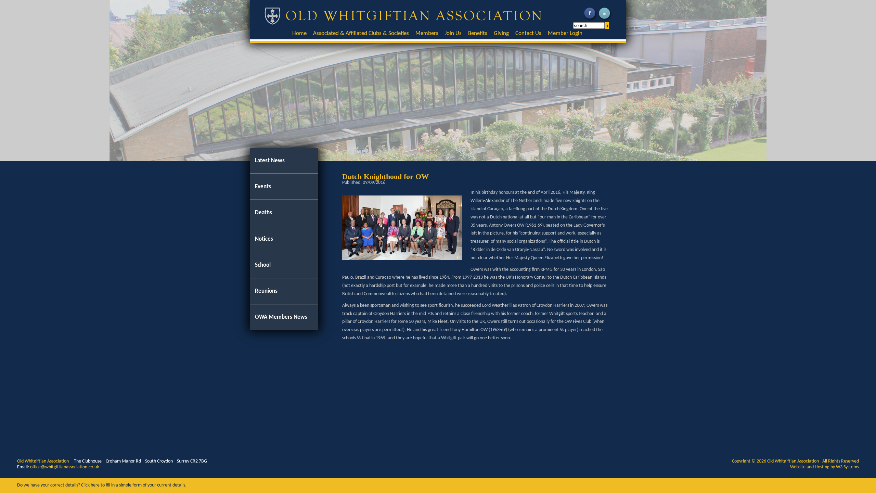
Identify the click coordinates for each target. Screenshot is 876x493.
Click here (90, 485)
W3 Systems (847, 467)
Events (263, 187)
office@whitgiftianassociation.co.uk (64, 467)
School (263, 265)
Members (426, 33)
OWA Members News (281, 317)
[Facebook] (590, 20)
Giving (501, 33)
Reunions (266, 291)
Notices (264, 239)
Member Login (565, 33)
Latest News (270, 161)
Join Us (453, 33)
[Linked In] (605, 20)
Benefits (477, 33)
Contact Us (528, 33)
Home (299, 33)
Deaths (263, 213)
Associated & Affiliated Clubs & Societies (361, 33)
